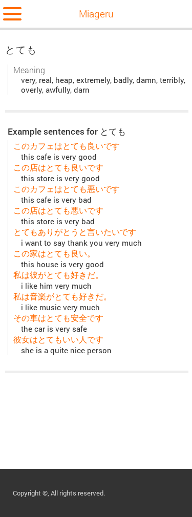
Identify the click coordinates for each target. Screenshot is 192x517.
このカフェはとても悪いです (66, 188)
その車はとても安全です (58, 317)
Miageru (96, 13)
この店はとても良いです (58, 167)
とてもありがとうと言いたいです (74, 231)
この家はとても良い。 (54, 253)
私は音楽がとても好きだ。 (62, 296)
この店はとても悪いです (58, 210)
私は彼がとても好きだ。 (58, 274)
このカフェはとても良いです (66, 145)
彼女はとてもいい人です (58, 339)
